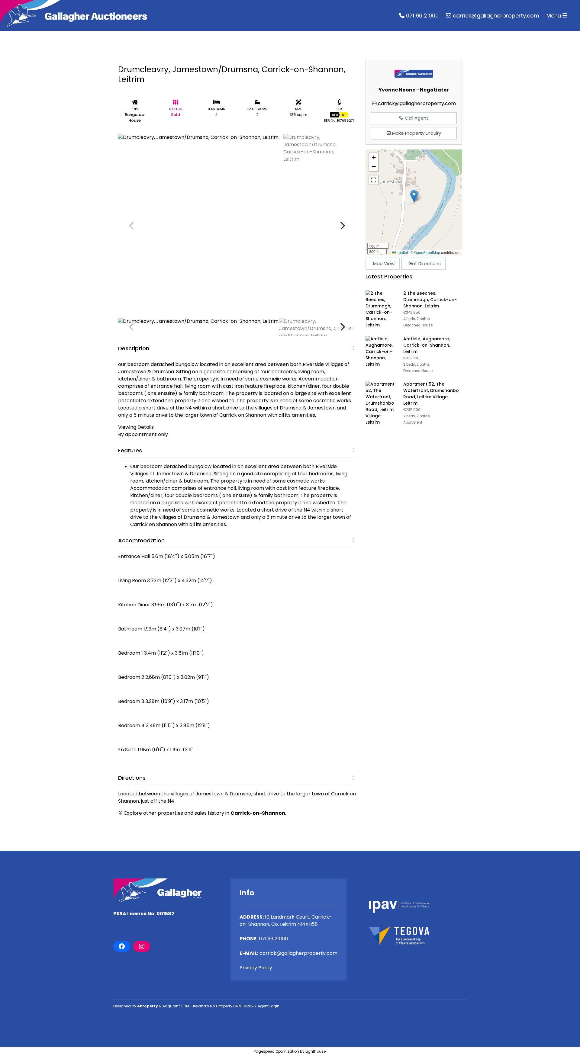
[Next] (342, 225)
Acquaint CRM (176, 1006)
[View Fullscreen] (373, 180)
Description (133, 348)
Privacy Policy (256, 967)
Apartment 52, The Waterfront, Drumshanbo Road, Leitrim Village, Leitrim (431, 393)
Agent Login (268, 1006)
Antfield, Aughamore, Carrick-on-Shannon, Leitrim (426, 345)
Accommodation (141, 540)
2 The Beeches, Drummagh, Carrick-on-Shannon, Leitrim (430, 299)
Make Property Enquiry (416, 133)
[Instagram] (141, 946)
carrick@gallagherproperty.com (495, 15)
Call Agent (416, 118)
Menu (554, 15)
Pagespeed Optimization (276, 1051)
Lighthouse (315, 1051)
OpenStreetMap (427, 252)
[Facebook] (121, 946)
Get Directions (424, 263)
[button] (414, 196)
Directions (132, 778)
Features (130, 450)
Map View (384, 263)
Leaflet (402, 252)
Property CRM (230, 1006)
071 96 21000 (421, 15)
